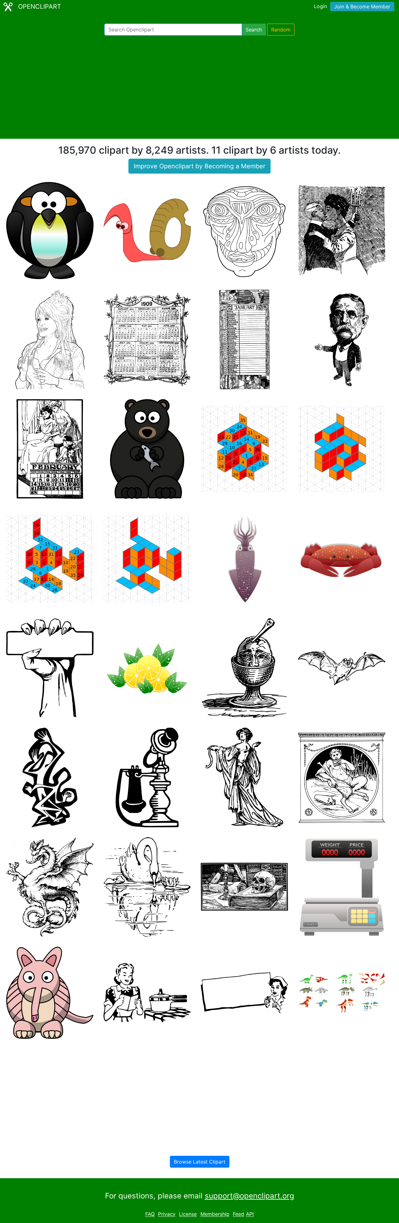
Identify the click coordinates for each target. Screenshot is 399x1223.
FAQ (150, 1214)
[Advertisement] (199, 87)
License (188, 1214)
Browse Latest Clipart (199, 1162)
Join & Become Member (362, 6)
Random (281, 29)
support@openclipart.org (249, 1195)
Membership (214, 1214)
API (250, 1214)
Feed (238, 1214)
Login (320, 6)
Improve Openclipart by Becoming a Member (199, 166)
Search (254, 29)
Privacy (166, 1214)
